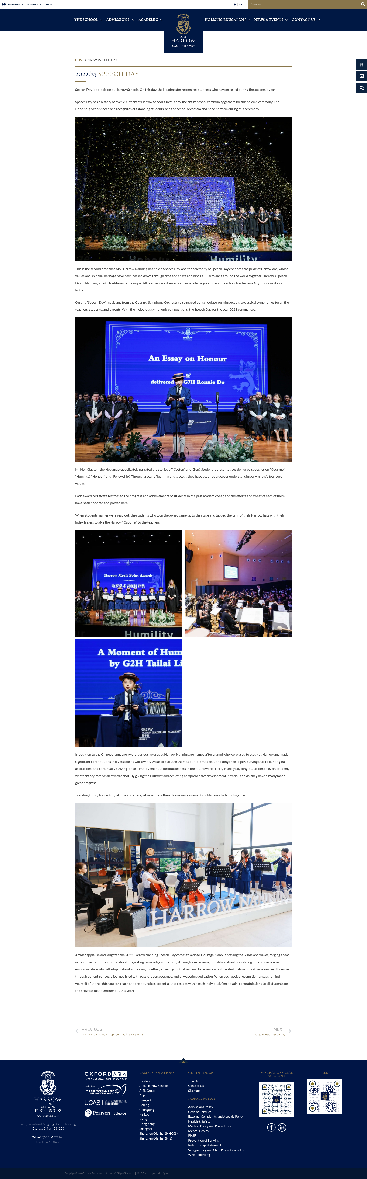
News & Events (268, 20)
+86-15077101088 (48, 1142)
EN (240, 4)
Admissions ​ (118, 20)
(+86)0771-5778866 (50, 1137)
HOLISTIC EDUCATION (225, 20)
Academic (148, 20)
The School (86, 20)
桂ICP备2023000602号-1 (152, 1173)
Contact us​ (304, 20)
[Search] (363, 4)
